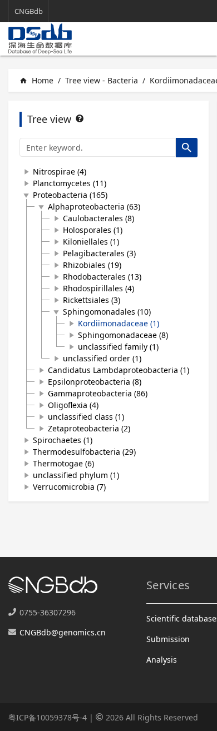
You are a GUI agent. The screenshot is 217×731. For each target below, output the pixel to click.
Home (36, 80)
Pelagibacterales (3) (99, 253)
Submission (168, 639)
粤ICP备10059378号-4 (47, 717)
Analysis (161, 659)
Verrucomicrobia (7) (69, 486)
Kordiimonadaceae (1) (118, 323)
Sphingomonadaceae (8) (123, 335)
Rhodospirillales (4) (98, 288)
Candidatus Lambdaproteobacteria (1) (118, 370)
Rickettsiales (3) (91, 300)
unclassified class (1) (86, 416)
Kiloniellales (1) (91, 241)
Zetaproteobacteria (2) (89, 428)
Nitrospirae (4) (59, 171)
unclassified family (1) (118, 346)
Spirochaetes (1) (62, 440)
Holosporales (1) (92, 230)
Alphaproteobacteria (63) (94, 206)
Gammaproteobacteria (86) (97, 393)
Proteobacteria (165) (70, 195)
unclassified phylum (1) (76, 475)
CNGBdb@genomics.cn (62, 632)
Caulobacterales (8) (98, 218)
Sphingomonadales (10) (107, 311)
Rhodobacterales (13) (102, 276)
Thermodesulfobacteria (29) (84, 451)
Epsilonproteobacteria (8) (94, 381)
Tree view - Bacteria (101, 80)
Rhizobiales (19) (92, 265)
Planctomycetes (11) (69, 183)
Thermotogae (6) (63, 463)
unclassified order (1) (102, 358)
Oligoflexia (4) (73, 405)
